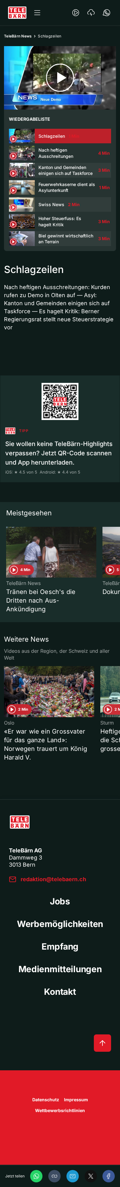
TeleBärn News (18, 36)
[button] (54, 1176)
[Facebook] (108, 1176)
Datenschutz (45, 1099)
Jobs (60, 901)
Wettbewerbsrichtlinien (60, 1110)
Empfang (60, 946)
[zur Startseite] (17, 12)
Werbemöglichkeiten (60, 924)
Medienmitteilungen (60, 969)
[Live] (75, 13)
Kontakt (60, 991)
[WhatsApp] (36, 1176)
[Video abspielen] (60, 78)
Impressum (76, 1099)
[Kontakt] (106, 13)
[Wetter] (91, 13)
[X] (91, 1176)
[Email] (72, 1176)
